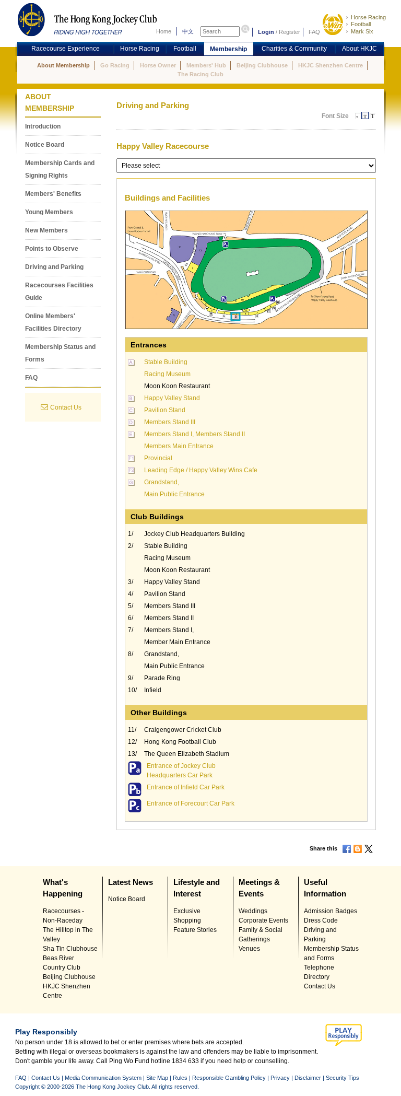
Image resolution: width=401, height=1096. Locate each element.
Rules (181, 1078)
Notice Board (44, 144)
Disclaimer (307, 1078)
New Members (46, 230)
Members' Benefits (53, 193)
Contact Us (65, 407)
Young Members (49, 212)
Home (163, 31)
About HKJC (359, 48)
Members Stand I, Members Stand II (194, 434)
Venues (249, 948)
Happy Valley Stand (172, 398)
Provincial (158, 458)
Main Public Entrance (174, 494)
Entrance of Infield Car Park (186, 787)
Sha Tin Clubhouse (70, 948)
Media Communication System (103, 1078)
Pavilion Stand (164, 410)
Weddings (253, 911)
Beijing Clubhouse (262, 65)
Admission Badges (330, 911)
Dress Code (321, 920)
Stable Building (165, 362)
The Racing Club (200, 74)
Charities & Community (294, 48)
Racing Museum (167, 374)
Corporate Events (263, 920)
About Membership (63, 65)
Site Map (157, 1078)
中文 (188, 31)
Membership (228, 49)
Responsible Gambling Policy (229, 1078)
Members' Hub (206, 65)
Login (266, 32)
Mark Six (362, 31)
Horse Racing (368, 17)
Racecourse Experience (65, 48)
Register (289, 32)
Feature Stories (195, 930)
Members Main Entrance (179, 446)
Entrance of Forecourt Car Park (190, 803)
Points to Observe (51, 248)
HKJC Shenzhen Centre (330, 65)
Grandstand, (161, 482)
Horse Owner (158, 65)
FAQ (314, 32)
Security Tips (342, 1078)
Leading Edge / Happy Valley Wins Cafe (200, 470)
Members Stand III (169, 422)
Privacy (280, 1078)
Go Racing (114, 65)
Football (361, 24)
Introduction (43, 126)
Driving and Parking (54, 267)
